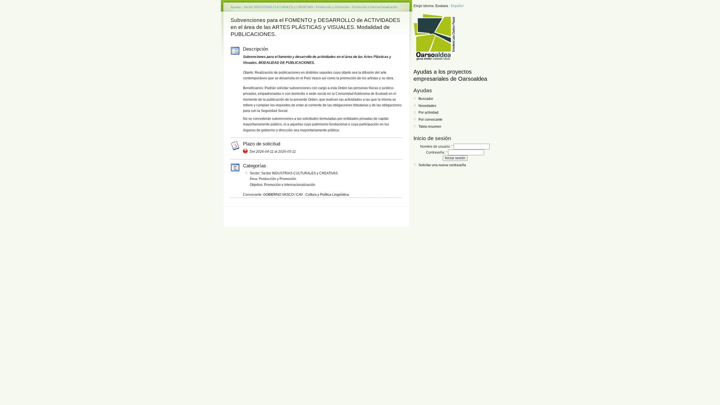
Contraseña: (436, 152)
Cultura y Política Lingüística (327, 195)
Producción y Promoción (332, 7)
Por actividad (428, 112)
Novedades (427, 106)
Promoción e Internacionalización (374, 7)
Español (457, 6)
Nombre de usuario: (436, 146)
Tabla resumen (429, 127)
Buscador (425, 99)
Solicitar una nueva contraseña (442, 165)
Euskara (441, 6)
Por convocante (430, 120)
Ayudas (236, 7)
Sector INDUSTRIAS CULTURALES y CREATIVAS (278, 7)
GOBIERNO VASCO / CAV (283, 195)
